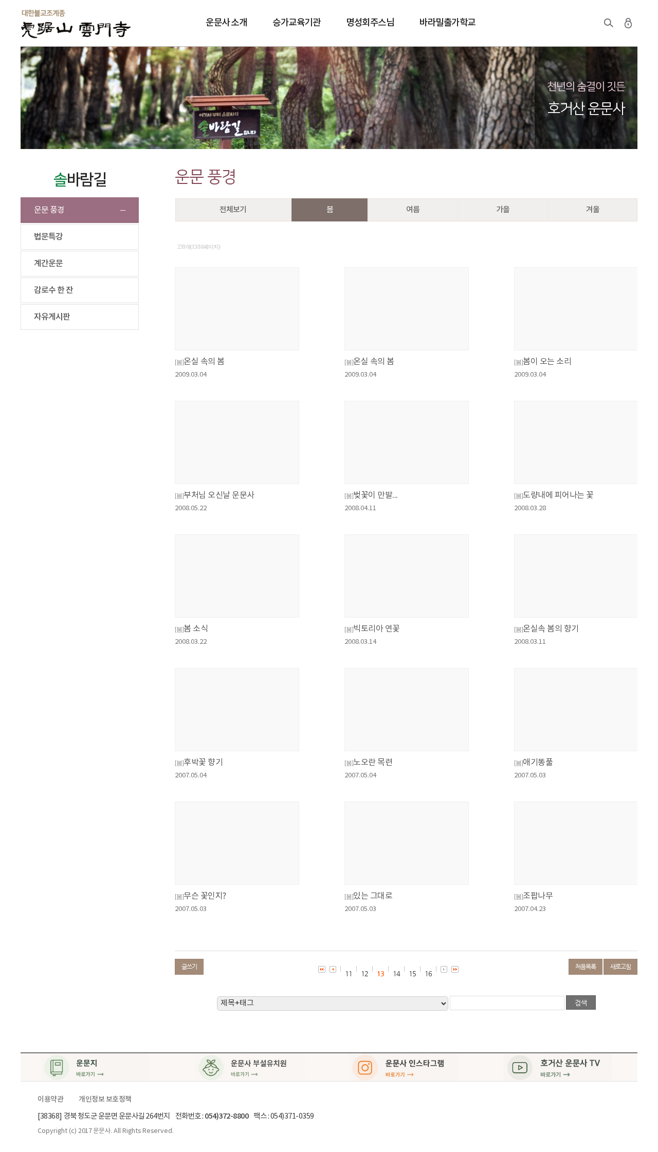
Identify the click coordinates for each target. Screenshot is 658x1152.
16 (428, 973)
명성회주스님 (370, 22)
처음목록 (585, 966)
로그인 (628, 23)
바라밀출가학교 (447, 22)
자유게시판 (52, 317)
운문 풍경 (49, 210)
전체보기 (233, 210)
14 (396, 973)
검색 (608, 23)
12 (364, 973)
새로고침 (620, 966)
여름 (412, 210)
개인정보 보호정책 (105, 1099)
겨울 (592, 210)
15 (412, 973)
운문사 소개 (226, 22)
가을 (502, 210)
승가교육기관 (296, 22)
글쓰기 (189, 966)
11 (348, 973)
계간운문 (48, 263)
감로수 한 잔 (53, 290)
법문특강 (48, 236)
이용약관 (50, 1099)
